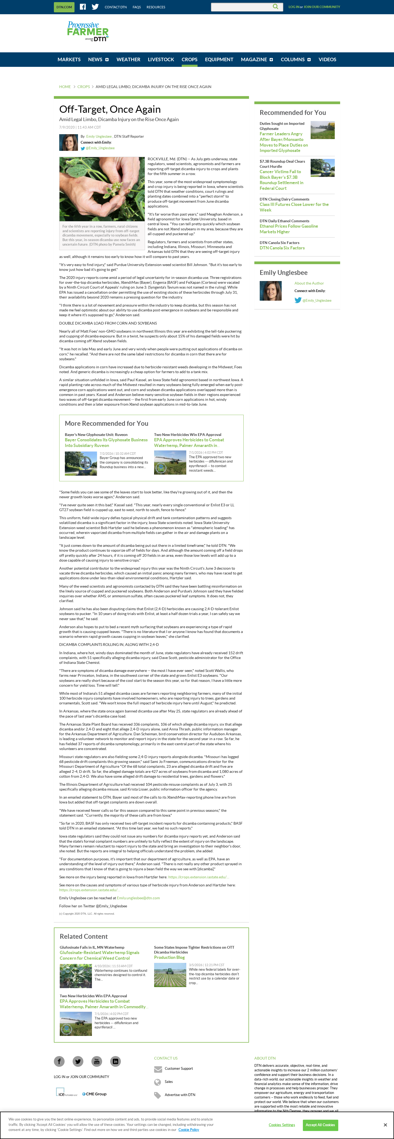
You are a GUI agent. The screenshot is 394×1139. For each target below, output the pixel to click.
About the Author (309, 283)
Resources (156, 7)
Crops (83, 87)
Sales (169, 1082)
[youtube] (96, 1061)
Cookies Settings (282, 1125)
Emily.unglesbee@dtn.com (138, 898)
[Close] (385, 1125)
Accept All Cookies (320, 1125)
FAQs (137, 7)
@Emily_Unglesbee (100, 148)
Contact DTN (116, 7)
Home (65, 87)
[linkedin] (115, 1061)
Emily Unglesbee (99, 137)
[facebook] (59, 1061)
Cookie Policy (189, 1130)
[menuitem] (69, 59)
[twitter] (78, 1061)
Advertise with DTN (180, 1095)
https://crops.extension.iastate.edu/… (198, 877)
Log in (294, 7)
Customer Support (179, 1069)
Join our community (322, 7)
